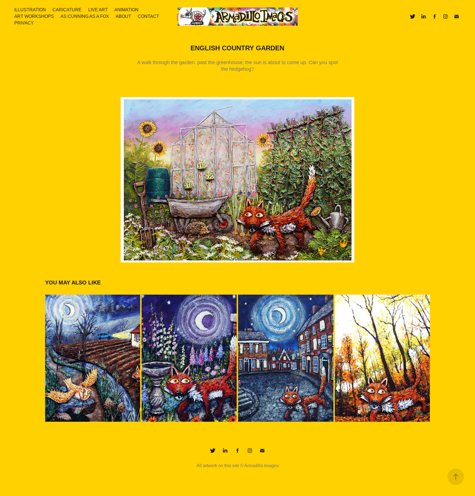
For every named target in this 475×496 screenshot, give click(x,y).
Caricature (67, 9)
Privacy (24, 23)
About (123, 16)
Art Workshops (34, 16)
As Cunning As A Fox (84, 16)
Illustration (30, 9)
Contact (148, 16)
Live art (98, 9)
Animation (126, 9)
